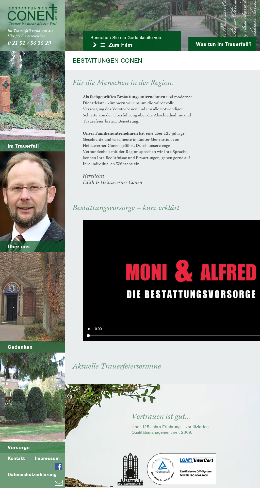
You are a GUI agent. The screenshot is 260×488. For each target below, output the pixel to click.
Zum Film (120, 44)
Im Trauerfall (23, 146)
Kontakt (16, 458)
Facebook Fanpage (60, 466)
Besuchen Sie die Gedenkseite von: (126, 37)
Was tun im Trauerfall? (223, 44)
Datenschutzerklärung (32, 474)
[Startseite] (32, 14)
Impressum (47, 458)
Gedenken (20, 347)
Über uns (19, 246)
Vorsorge (19, 447)
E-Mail (60, 483)
